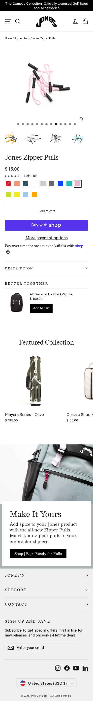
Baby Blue (25, 194)
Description (19, 268)
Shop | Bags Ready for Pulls (38, 553)
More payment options (47, 237)
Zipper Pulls (22, 38)
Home (8, 38)
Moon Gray (43, 183)
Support (16, 590)
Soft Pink (77, 183)
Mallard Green (25, 183)
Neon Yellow (8, 194)
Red (8, 183)
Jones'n (15, 575)
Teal (69, 183)
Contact (16, 604)
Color (20, 176)
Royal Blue (60, 183)
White (34, 183)
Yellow (17, 194)
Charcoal (51, 183)
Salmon (17, 183)
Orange (34, 194)
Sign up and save (27, 621)
